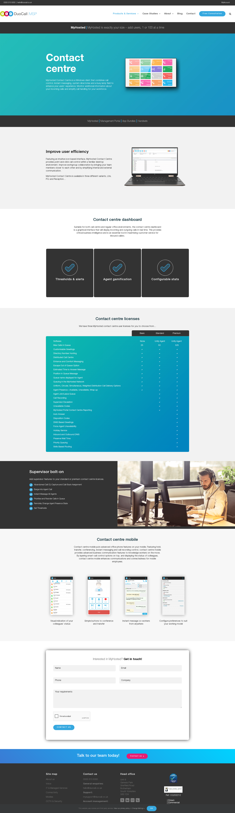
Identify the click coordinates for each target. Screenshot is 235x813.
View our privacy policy (122, 808)
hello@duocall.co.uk (24, 3)
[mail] (133, 800)
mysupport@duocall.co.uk (95, 797)
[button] (230, 14)
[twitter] (122, 800)
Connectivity (52, 793)
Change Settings (138, 808)
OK (151, 808)
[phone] (138, 800)
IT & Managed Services (56, 788)
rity (54, 801)
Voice (48, 784)
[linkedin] (127, 800)
